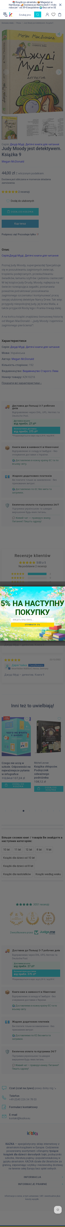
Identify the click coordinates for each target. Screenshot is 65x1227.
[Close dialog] (62, 589)
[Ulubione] (53, 14)
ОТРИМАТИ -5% (32, 625)
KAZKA (11, 14)
